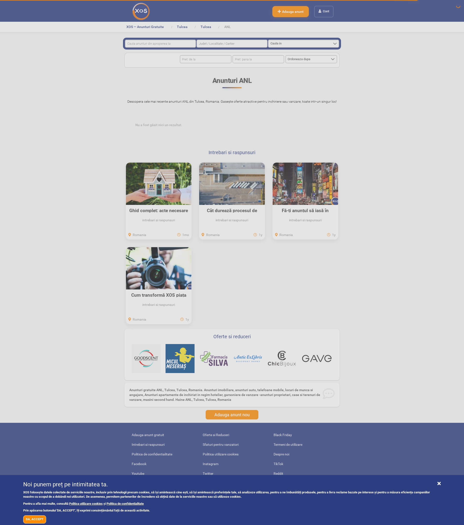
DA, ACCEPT (35, 519)
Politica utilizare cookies (86, 503)
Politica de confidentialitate (125, 503)
